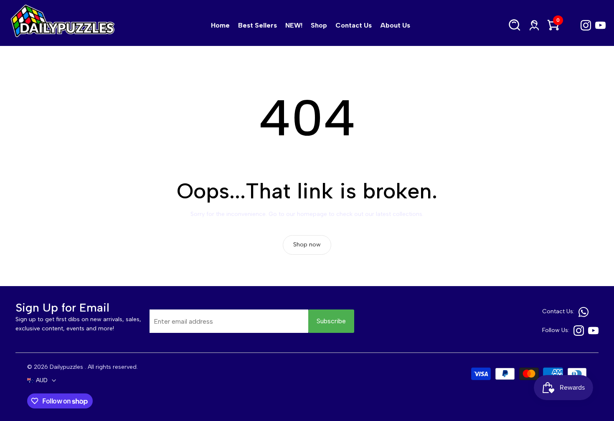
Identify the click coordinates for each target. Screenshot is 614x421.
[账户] (534, 25)
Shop (319, 25)
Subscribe (331, 321)
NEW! (293, 25)
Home (220, 25)
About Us (395, 25)
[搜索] (514, 25)
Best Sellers (257, 25)
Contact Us (353, 25)
